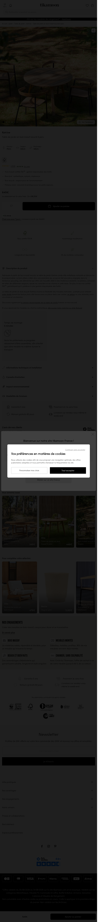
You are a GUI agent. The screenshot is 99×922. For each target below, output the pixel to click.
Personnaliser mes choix (29, 470)
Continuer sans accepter (75, 450)
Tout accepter (67, 470)
